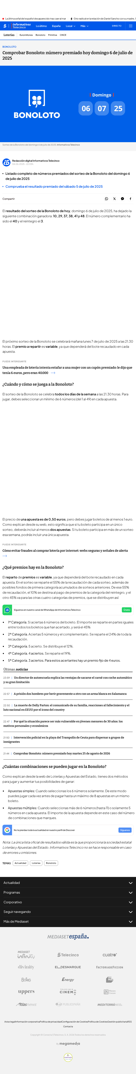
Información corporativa (27, 1021)
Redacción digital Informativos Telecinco (36, 160)
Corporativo (13, 902)
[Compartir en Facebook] (130, 199)
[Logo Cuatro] (110, 954)
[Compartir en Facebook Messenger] (122, 199)
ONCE (63, 35)
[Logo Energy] (68, 979)
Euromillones (26, 35)
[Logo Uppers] (26, 992)
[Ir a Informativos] (21, 25)
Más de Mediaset (16, 921)
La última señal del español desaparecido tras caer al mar (35, 18)
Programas (12, 892)
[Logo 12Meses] (110, 992)
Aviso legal (9, 1021)
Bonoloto (40, 35)
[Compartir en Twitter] (114, 199)
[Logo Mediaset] (68, 939)
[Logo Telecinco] (68, 954)
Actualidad (20, 863)
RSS (130, 1021)
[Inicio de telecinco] (5, 26)
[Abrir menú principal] (130, 26)
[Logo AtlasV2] (26, 1004)
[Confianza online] (68, 1061)
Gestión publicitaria (117, 1021)
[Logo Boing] (26, 979)
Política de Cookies (97, 1021)
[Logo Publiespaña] (68, 1004)
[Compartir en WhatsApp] (106, 199)
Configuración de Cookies (75, 1021)
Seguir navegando (17, 912)
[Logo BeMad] (110, 979)
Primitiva (52, 35)
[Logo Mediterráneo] (109, 1004)
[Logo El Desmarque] (68, 967)
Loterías (9, 35)
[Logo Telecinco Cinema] (68, 992)
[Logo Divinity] (26, 967)
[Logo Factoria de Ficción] (109, 967)
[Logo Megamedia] (70, 1044)
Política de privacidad (51, 1021)
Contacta (68, 1026)
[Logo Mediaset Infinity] (26, 954)
